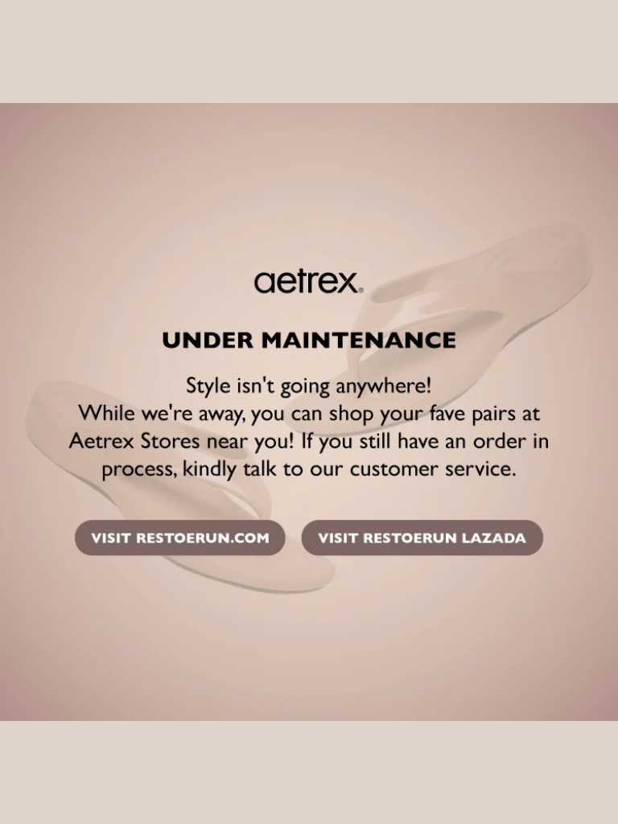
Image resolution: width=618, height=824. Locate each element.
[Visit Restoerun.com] (179, 540)
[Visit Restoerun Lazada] (421, 540)
